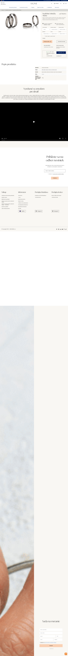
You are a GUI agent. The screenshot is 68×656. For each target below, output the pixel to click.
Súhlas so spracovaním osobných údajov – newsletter (8, 204)
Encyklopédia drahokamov (23, 204)
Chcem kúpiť (45, 27)
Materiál (44, 31)
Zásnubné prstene (13, 7)
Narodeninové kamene (22, 206)
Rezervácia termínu (21, 199)
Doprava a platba (5, 206)
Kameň (60, 31)
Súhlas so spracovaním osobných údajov (8, 202)
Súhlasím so (48, 642)
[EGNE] (34, 3)
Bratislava (45, 24)
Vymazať (44, 38)
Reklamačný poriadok (5, 199)
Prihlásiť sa (55, 178)
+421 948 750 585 (55, 197)
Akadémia (50, 7)
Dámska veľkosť (53, 27)
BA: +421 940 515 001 (48, 0)
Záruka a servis (4, 197)
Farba (52, 31)
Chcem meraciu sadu (60, 45)
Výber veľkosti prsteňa (6, 208)
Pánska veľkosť (61, 27)
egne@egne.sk (65, 0)
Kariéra (22, 211)
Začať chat (60, 52)
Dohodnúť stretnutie (61, 41)
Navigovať (39, 211)
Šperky (33, 7)
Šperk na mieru (40, 7)
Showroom (20, 195)
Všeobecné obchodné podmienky (8, 195)
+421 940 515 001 (38, 197)
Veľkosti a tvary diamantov (23, 202)
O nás (19, 197)
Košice (49, 24)
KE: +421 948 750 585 (56, 0)
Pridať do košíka (46, 41)
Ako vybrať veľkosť (47, 45)
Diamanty (57, 7)
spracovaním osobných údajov (50, 642)
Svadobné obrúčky (24, 7)
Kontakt (19, 208)
